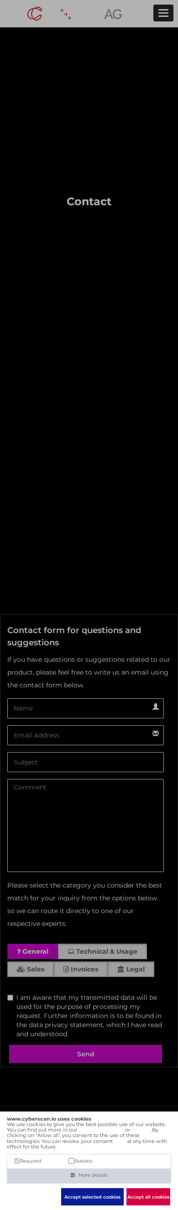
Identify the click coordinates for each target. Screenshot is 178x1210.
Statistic (83, 1161)
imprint (140, 1130)
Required (31, 1161)
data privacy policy (101, 1130)
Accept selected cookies (92, 1197)
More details (92, 1175)
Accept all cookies (148, 1197)
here (120, 1141)
